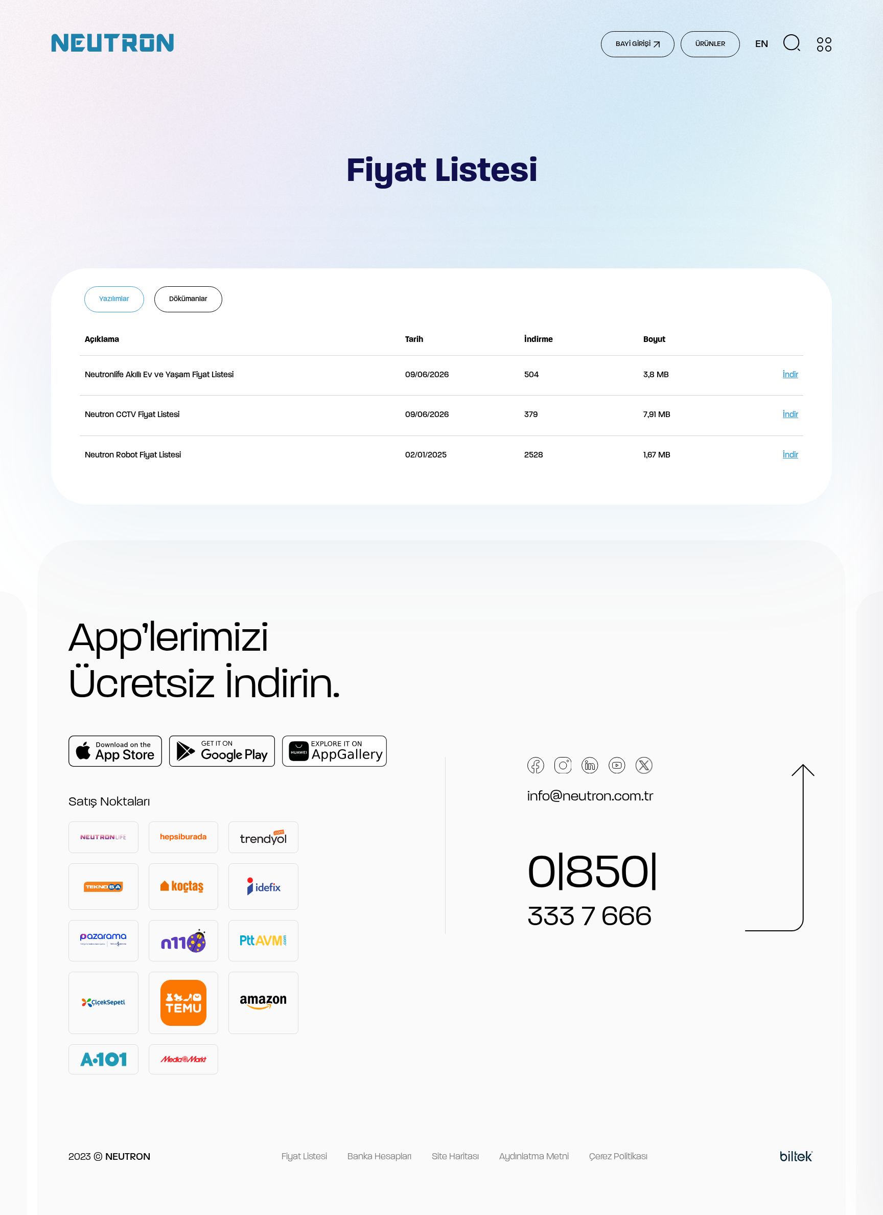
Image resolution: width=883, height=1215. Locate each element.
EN (761, 44)
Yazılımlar (114, 299)
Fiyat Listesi (304, 1157)
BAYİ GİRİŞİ (633, 44)
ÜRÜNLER (710, 44)
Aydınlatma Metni (534, 1157)
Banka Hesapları (379, 1157)
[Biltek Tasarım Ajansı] (797, 1157)
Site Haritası (455, 1157)
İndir (790, 375)
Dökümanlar (188, 299)
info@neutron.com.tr (590, 797)
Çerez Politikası (618, 1157)
